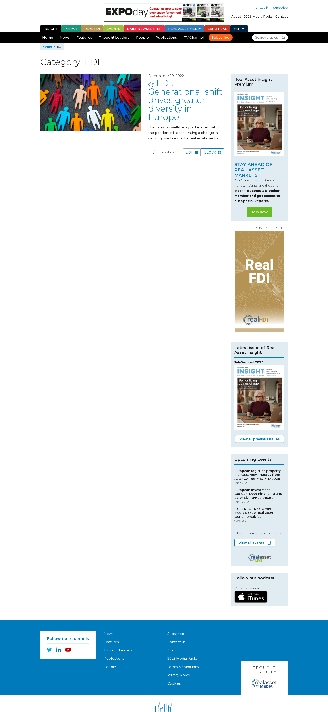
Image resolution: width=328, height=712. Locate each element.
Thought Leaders (114, 37)
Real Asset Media (184, 29)
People (142, 37)
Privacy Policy (178, 675)
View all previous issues (259, 439)
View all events (251, 543)
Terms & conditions (183, 667)
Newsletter (144, 29)
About (236, 17)
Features (84, 37)
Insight (51, 29)
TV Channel (194, 37)
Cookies (174, 683)
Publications (166, 37)
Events (113, 29)
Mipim (239, 29)
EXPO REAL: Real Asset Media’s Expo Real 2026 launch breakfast (253, 515)
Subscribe (280, 7)
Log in (264, 7)
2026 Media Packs (258, 17)
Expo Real (217, 29)
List (189, 152)
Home (47, 37)
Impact (71, 29)
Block (210, 152)
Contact (281, 17)
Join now (259, 212)
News (65, 37)
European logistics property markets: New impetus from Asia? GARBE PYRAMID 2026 (257, 477)
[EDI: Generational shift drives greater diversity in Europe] (90, 102)
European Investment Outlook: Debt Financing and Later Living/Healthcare (258, 496)
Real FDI (92, 29)
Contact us (176, 642)
